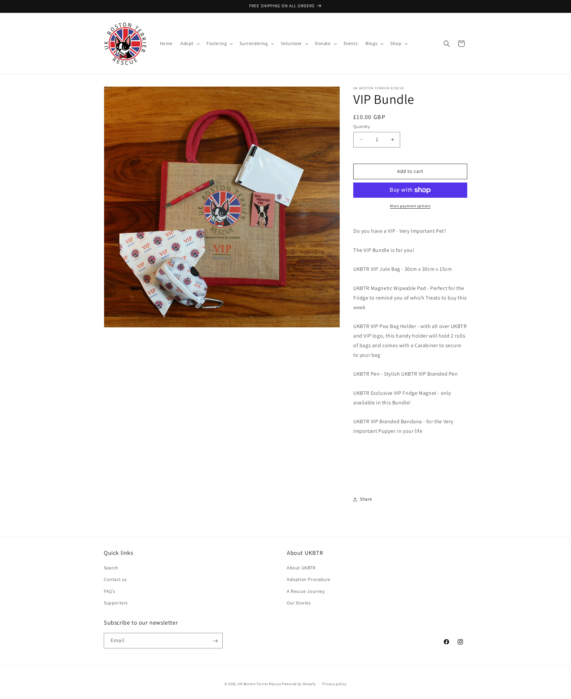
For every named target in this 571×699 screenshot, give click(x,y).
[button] (189, 43)
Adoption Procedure (308, 580)
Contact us (115, 580)
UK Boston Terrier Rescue (259, 683)
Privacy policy (334, 683)
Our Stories (299, 603)
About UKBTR (301, 568)
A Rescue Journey (306, 591)
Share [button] (366, 499)
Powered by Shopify (299, 683)
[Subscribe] (215, 641)
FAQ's (109, 591)
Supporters (116, 603)
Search (111, 568)
